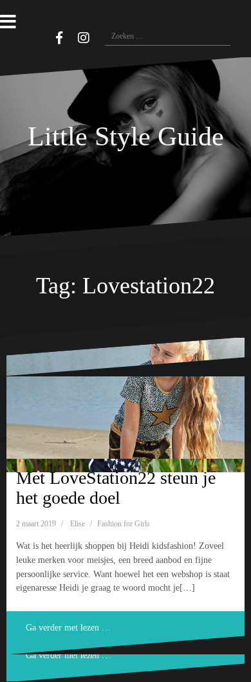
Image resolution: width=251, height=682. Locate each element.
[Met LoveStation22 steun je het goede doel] (125, 398)
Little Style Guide (126, 136)
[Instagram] (83, 38)
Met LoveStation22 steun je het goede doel (116, 488)
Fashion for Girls (123, 523)
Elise (77, 523)
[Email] (40, 36)
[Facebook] (59, 38)
